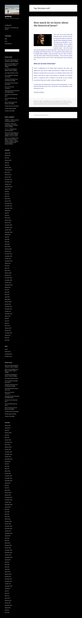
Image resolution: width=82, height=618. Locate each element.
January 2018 (8, 304)
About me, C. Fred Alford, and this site (11, 28)
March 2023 (7, 172)
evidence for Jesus (67, 101)
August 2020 (7, 234)
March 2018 (7, 299)
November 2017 (8, 309)
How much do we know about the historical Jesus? (51, 24)
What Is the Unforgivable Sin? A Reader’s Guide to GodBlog (11, 125)
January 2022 (8, 201)
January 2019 (8, 275)
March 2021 (7, 217)
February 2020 (8, 249)
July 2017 (7, 318)
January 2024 (8, 167)
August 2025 (7, 155)
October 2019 (8, 258)
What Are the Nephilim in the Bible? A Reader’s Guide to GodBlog (11, 65)
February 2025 (8, 160)
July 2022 (7, 191)
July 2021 (7, 213)
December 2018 (8, 277)
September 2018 (8, 285)
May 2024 (7, 165)
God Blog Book (8, 25)
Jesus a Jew (38, 102)
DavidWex (7, 123)
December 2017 (8, 306)
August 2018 (7, 287)
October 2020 (8, 229)
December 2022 (8, 179)
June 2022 (7, 193)
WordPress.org (8, 356)
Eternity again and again (10, 108)
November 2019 (8, 256)
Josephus (61, 102)
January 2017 (8, 330)
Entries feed (7, 351)
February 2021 (8, 220)
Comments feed (8, 354)
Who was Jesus (44, 104)
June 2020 (7, 239)
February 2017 (8, 328)
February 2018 (8, 301)
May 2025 (7, 158)
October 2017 (8, 311)
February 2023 (8, 174)
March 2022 (7, 198)
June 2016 (7, 340)
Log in (6, 349)
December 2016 (8, 333)
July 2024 (7, 162)
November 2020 (8, 227)
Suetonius (66, 102)
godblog (8, 16)
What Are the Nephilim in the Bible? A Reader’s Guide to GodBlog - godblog (11, 139)
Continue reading (39, 92)
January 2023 (8, 177)
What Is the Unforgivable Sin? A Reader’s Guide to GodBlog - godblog (11, 134)
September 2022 (8, 186)
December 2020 (8, 225)
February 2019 (8, 273)
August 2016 (7, 335)
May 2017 (7, 323)
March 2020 (7, 246)
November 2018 (8, 280)
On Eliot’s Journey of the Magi (11, 106)
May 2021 (7, 215)
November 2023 (8, 170)
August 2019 (7, 263)
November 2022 (8, 182)
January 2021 (8, 222)
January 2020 (8, 251)
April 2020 (7, 244)
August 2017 (7, 316)
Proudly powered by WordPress (41, 115)
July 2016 (7, 337)
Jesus (6, 41)
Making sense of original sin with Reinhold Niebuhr (11, 142)
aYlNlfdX (7, 120)
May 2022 (7, 196)
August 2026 (7, 153)
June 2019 (7, 265)
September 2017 (8, 313)
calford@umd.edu (48, 101)
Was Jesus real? (37, 104)
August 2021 (7, 210)
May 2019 (7, 268)
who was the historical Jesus (54, 104)
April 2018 (7, 297)
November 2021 (8, 205)
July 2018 (7, 289)
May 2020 (7, 241)
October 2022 (8, 184)
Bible (6, 38)
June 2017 (7, 321)
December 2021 (8, 203)
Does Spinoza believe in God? (11, 73)
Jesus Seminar (45, 102)
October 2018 (8, 282)
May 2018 (7, 294)
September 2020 (8, 232)
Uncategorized (8, 43)
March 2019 (7, 270)
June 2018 (7, 292)
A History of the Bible (10, 110)
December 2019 (8, 253)
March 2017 (7, 325)
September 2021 (8, 208)
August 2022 (7, 189)
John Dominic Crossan (53, 102)
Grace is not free (14, 135)
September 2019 (8, 261)
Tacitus (70, 102)
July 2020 (7, 237)
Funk (35, 102)
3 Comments (66, 104)
